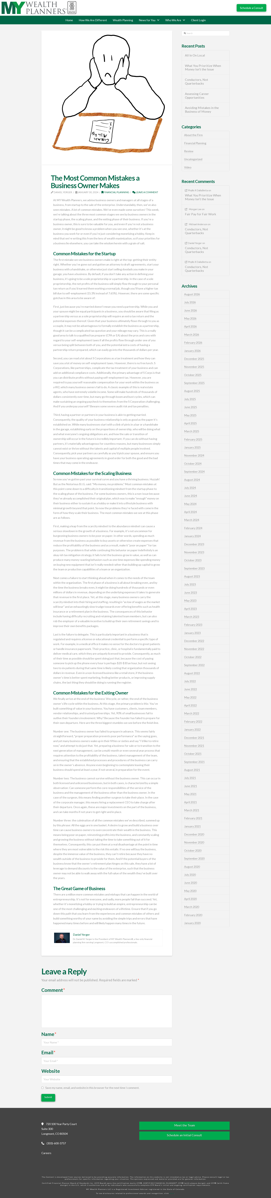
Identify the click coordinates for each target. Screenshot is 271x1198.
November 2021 (194, 745)
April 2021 (190, 802)
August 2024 (192, 479)
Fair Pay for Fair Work (200, 214)
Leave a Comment (146, 192)
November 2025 (194, 366)
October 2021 (192, 753)
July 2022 (190, 681)
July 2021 (190, 778)
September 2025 (194, 383)
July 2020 (190, 874)
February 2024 (193, 528)
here (172, 1193)
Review (188, 151)
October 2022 (192, 657)
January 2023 (192, 633)
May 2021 (190, 794)
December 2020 (194, 834)
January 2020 (192, 923)
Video (187, 167)
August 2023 (192, 576)
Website (50, 1071)
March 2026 (191, 334)
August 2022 (192, 673)
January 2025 (192, 447)
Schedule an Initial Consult (184, 1135)
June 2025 (190, 407)
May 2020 (190, 890)
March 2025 (191, 431)
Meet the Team (184, 1125)
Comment (53, 990)
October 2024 (192, 463)
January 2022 (192, 729)
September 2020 (194, 858)
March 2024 (191, 520)
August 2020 (192, 866)
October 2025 (192, 375)
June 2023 (190, 592)
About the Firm (193, 135)
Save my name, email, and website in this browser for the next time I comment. (92, 1087)
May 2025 (190, 415)
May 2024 (190, 504)
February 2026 (193, 342)
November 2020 (194, 842)
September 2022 (194, 665)
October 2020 (192, 850)
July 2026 (190, 302)
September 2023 (194, 568)
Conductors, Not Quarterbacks (196, 81)
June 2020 (190, 882)
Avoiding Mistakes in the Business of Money (202, 109)
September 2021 (194, 762)
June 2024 (190, 495)
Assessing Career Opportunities (197, 95)
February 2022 (193, 721)
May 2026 (190, 318)
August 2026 (192, 294)
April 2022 (190, 705)
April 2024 (190, 512)
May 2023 (190, 600)
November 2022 (194, 649)
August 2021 (192, 770)
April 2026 (190, 326)
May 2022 (190, 697)
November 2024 (194, 455)
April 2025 (190, 423)
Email (48, 1052)
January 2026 (192, 350)
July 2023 (190, 584)
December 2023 (194, 544)
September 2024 (194, 471)
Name (48, 1034)
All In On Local (195, 55)
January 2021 (192, 826)
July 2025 (190, 399)
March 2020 (191, 907)
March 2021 (191, 810)
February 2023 (193, 624)
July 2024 (190, 487)
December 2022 (194, 641)
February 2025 (193, 439)
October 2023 (192, 560)
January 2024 (192, 536)
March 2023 (191, 616)
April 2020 (190, 899)
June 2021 (190, 786)
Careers (46, 1153)
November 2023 (194, 552)
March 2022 (191, 713)
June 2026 (190, 310)
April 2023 (190, 608)
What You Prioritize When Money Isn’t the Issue (203, 67)
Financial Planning (116, 192)
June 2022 (190, 689)
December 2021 (194, 737)
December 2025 (194, 358)
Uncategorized (193, 159)
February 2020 (193, 915)
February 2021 (193, 818)
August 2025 (192, 391)
